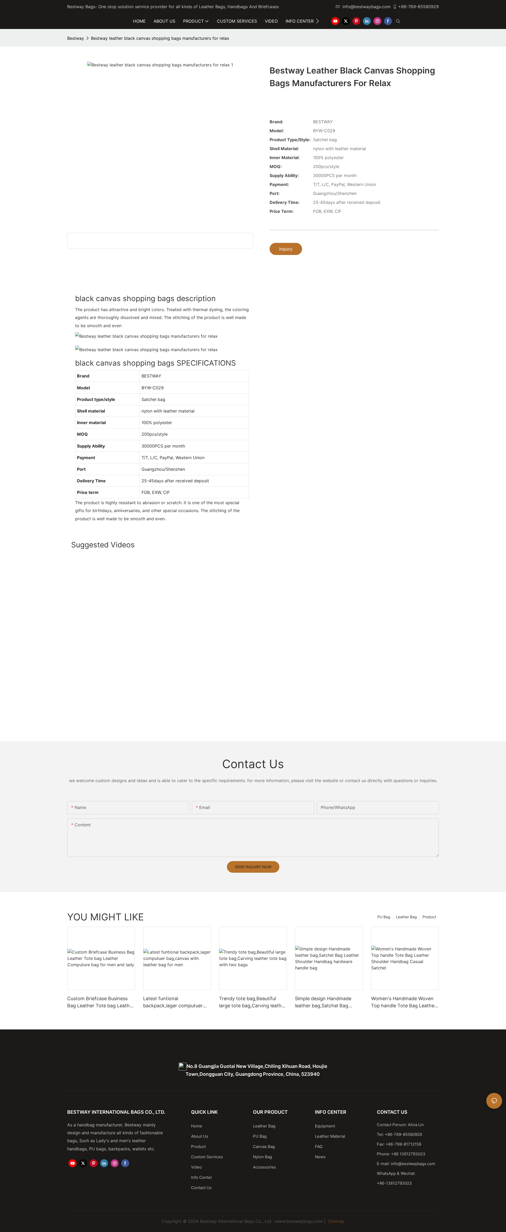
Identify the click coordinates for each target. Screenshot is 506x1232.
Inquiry (286, 249)
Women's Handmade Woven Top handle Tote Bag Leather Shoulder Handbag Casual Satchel (403, 1002)
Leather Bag (406, 917)
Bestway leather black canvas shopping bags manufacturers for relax (160, 38)
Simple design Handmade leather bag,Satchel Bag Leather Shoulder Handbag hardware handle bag (325, 1002)
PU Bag (383, 917)
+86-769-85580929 (418, 6)
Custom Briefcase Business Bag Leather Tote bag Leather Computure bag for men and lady (100, 1002)
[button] (317, 21)
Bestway (75, 38)
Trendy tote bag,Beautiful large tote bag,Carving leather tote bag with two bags (252, 1002)
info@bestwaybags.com (367, 6)
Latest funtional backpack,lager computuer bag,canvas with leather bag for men (174, 1002)
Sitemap (335, 1221)
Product (429, 917)
